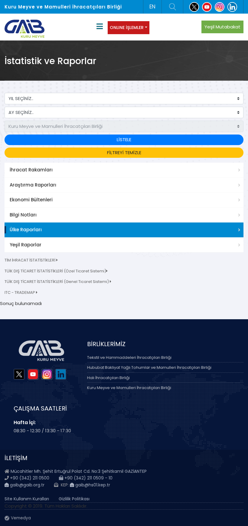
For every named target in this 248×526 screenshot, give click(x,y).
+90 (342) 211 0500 (29, 478)
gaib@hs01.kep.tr (92, 485)
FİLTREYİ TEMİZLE (124, 152)
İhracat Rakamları (31, 170)
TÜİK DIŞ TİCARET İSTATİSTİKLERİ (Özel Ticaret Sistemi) (55, 271)
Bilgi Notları (23, 215)
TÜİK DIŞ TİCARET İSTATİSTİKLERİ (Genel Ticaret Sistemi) (57, 281)
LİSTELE (124, 139)
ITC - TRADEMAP (20, 292)
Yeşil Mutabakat (222, 27)
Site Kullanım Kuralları (27, 499)
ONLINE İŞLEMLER (127, 27)
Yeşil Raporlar (25, 245)
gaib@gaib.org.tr (26, 485)
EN (152, 6)
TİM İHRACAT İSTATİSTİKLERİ (30, 260)
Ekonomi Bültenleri (31, 199)
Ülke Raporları (26, 229)
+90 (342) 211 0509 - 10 (88, 478)
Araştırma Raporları (33, 185)
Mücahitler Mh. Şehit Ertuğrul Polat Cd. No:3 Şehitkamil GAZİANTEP (79, 471)
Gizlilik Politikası (74, 499)
